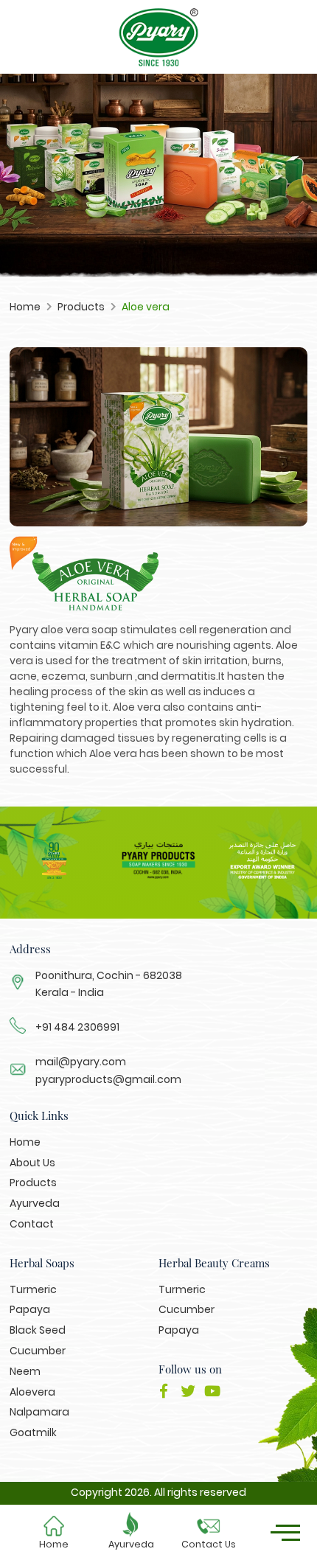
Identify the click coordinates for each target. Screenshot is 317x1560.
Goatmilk (33, 1432)
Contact (32, 1223)
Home (54, 1544)
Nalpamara (39, 1411)
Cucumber (38, 1350)
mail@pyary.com (80, 1061)
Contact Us (208, 1544)
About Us (32, 1162)
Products (81, 306)
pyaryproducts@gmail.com (108, 1079)
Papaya (30, 1309)
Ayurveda (131, 1544)
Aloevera (32, 1392)
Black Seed (38, 1330)
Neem (25, 1371)
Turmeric (33, 1289)
